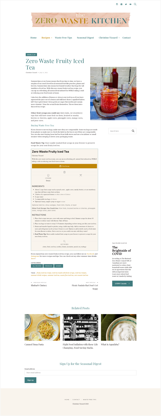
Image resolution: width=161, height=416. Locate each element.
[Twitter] (126, 4)
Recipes (46, 37)
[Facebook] (121, 4)
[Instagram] (117, 4)
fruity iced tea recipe (44, 273)
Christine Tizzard (108, 37)
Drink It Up (31, 54)
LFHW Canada (120, 283)
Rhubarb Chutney (39, 285)
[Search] (135, 4)
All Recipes (37, 266)
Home (33, 37)
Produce (48, 266)
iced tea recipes (80, 273)
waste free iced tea (67, 275)
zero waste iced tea (81, 275)
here (33, 258)
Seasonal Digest (85, 37)
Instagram (35, 256)
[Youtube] (130, 4)
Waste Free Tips (63, 37)
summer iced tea (53, 275)
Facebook (90, 254)
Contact (126, 37)
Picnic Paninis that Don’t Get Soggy (85, 287)
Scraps (58, 266)
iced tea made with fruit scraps (63, 273)
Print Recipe (65, 166)
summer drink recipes (39, 275)
